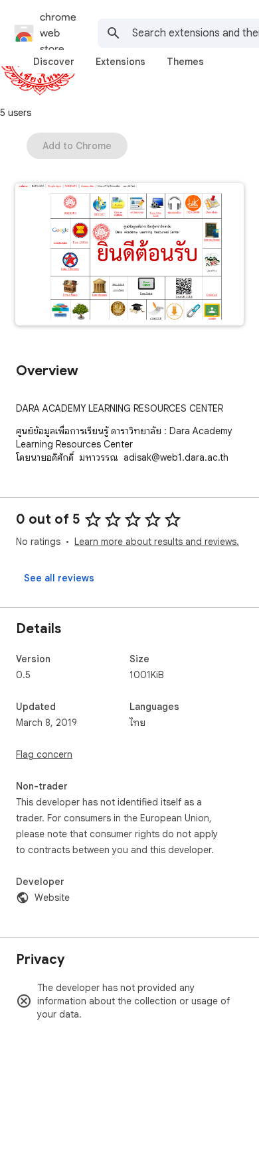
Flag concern (44, 754)
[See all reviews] (59, 578)
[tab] (54, 62)
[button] (129, 255)
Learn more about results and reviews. (156, 542)
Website (52, 898)
